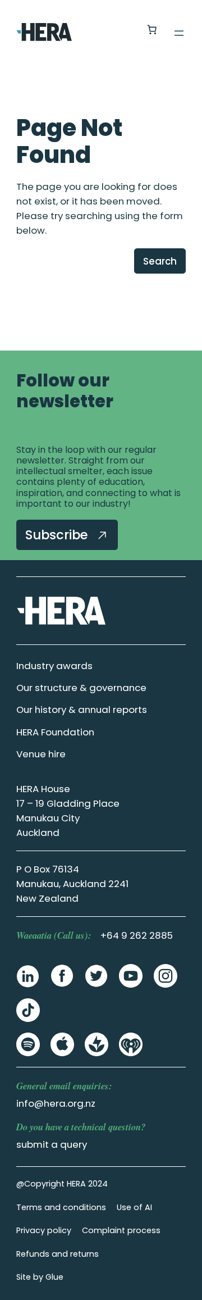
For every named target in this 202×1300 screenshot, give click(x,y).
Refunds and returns (57, 1254)
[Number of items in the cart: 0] (151, 30)
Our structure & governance (81, 687)
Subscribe (58, 535)
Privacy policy (43, 1230)
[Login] (124, 30)
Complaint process (121, 1230)
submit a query (51, 1144)
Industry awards (54, 665)
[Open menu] (179, 33)
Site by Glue (39, 1277)
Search (160, 261)
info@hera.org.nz (55, 1103)
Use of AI (134, 1207)
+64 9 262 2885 (136, 935)
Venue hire (41, 754)
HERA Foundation (55, 732)
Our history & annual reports (81, 709)
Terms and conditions (61, 1207)
